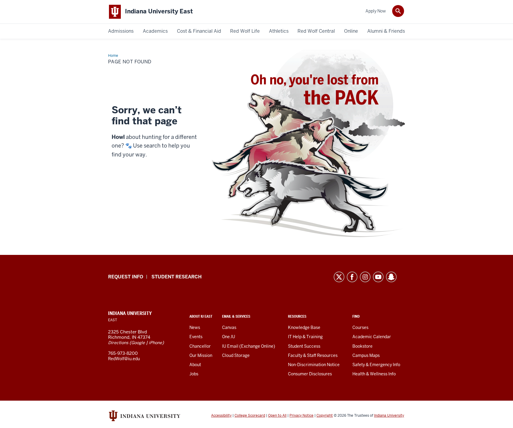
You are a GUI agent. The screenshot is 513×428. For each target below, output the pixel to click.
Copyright (324, 415)
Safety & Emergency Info (376, 364)
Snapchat (391, 277)
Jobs (193, 374)
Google (138, 342)
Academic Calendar (371, 336)
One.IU (228, 336)
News (194, 327)
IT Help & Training (305, 336)
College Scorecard (250, 415)
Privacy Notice (301, 415)
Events (195, 336)
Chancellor (200, 346)
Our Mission (200, 355)
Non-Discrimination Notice (314, 364)
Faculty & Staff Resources (313, 355)
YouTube (378, 277)
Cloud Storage (236, 355)
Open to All (277, 415)
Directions (118, 342)
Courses (360, 327)
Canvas (229, 327)
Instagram (365, 277)
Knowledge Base (304, 327)
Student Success (304, 346)
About (195, 364)
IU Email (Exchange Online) (248, 346)
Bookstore (362, 346)
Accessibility (221, 415)
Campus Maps (366, 355)
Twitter (339, 277)
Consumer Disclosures (310, 374)
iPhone (155, 342)
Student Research (176, 277)
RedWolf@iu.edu (124, 358)
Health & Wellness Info (374, 374)
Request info (125, 277)
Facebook (352, 277)
